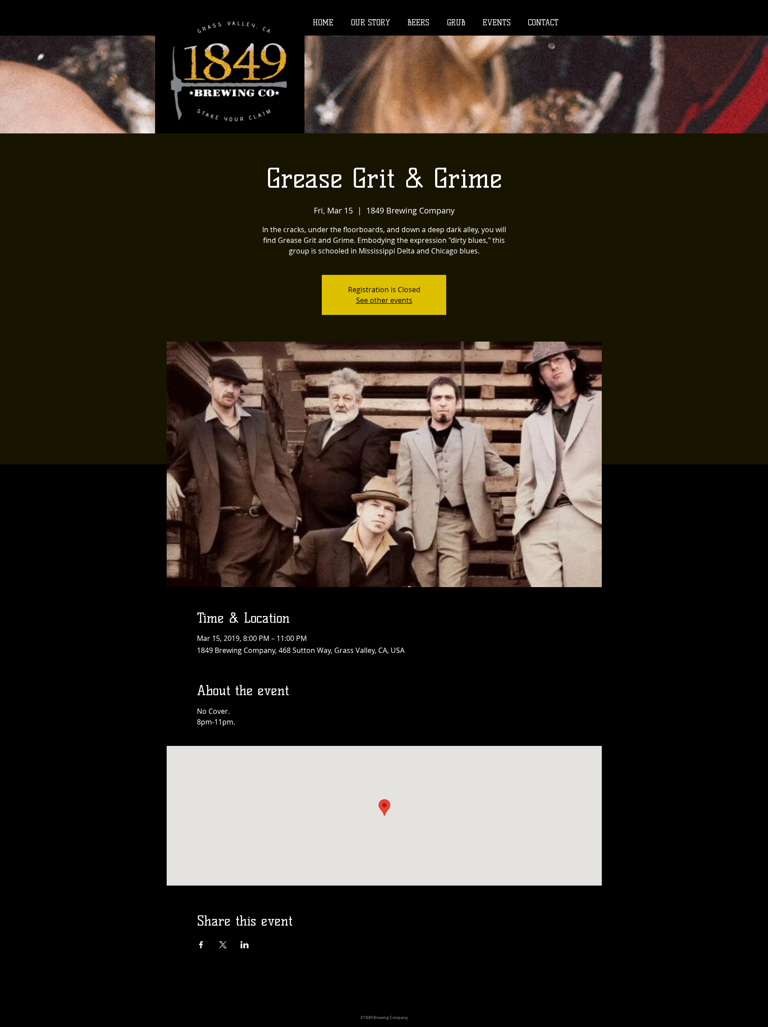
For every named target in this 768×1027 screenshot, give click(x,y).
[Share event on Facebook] (201, 944)
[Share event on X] (223, 944)
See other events (384, 300)
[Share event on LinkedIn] (244, 944)
